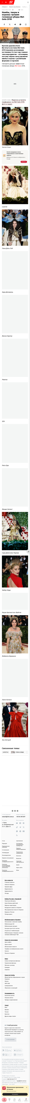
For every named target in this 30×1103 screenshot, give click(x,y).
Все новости (9, 880)
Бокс (6, 1007)
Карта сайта (19, 867)
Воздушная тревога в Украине (13, 907)
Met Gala (18, 66)
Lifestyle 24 (5, 6)
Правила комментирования (21, 849)
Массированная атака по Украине (14, 909)
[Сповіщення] (28, 2)
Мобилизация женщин (11, 926)
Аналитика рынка (9, 995)
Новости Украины (9, 884)
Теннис (7, 1012)
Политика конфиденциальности (7, 861)
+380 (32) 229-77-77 (12, 1079)
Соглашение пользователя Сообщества (19, 844)
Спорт (7, 1005)
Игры (17, 870)
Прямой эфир (8, 886)
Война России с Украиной (13, 899)
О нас (3, 840)
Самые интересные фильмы (12, 960)
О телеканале (5, 850)
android (7, 1050)
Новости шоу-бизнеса (15, 6)
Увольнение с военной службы (13, 921)
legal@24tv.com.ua (21, 1080)
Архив (17, 864)
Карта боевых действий (11, 903)
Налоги (7, 951)
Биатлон (7, 1014)
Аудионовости (8, 891)
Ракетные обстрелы (10, 901)
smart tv (7, 1054)
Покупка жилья (9, 997)
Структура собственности (20, 862)
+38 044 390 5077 (20, 816)
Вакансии (18, 858)
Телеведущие (5, 852)
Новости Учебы (10, 975)
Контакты (18, 855)
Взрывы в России (9, 912)
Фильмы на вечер (9, 965)
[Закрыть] (26, 1087)
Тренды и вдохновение (11, 1000)
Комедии (7, 967)
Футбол (7, 1009)
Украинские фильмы (10, 963)
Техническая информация (19, 853)
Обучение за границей (11, 988)
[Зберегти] (26, 24)
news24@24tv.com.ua (8, 816)
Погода (7, 893)
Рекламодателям (6, 855)
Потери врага (8, 914)
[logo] (11, 2)
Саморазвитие (9, 985)
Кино (6, 958)
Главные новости (9, 882)
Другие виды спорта (10, 1016)
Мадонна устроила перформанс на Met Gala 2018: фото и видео (14, 102)
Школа (6, 981)
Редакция (4, 843)
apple (18, 1050)
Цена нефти (8, 942)
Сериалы (7, 969)
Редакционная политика (5, 847)
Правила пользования (8, 858)
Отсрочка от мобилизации (12, 930)
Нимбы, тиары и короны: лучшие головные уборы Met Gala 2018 (25, 6)
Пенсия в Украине (10, 953)
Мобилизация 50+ (9, 924)
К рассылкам (10, 1039)
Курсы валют (8, 944)
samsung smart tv (18, 1054)
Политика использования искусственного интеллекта (6, 866)
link (16, 823)
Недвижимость (9, 993)
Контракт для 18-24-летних (12, 928)
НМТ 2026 (7, 983)
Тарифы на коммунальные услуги (14, 949)
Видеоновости (9, 889)
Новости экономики (11, 940)
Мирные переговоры (10, 905)
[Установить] (15, 1091)
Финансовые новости (11, 946)
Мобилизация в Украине (13, 919)
